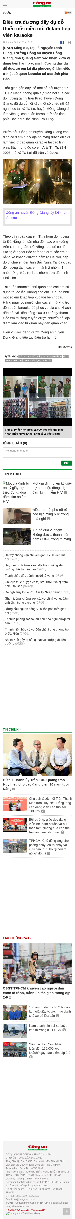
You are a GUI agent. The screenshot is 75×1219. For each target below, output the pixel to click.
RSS (69, 13)
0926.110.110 (22, 1209)
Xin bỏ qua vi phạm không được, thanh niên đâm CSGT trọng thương (51, 534)
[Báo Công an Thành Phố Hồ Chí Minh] (42, 3)
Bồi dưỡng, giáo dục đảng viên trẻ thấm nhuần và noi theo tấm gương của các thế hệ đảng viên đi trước (49, 826)
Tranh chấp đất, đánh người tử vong (29, 575)
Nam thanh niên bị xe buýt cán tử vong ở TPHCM (48, 1028)
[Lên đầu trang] (66, 1211)
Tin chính (11, 729)
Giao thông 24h (16, 938)
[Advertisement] (37, 688)
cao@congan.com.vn (24, 1199)
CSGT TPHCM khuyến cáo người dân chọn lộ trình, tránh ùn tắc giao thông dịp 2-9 (36, 992)
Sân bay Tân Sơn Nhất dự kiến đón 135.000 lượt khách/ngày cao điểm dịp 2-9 (49, 1048)
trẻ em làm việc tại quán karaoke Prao (40, 356)
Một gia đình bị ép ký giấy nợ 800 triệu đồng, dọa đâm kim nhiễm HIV (52, 487)
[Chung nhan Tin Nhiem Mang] (23, 1213)
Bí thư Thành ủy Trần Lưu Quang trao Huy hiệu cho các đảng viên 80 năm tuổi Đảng (36, 784)
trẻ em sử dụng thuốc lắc (38, 360)
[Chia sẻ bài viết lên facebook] (62, 42)
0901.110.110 (38, 1209)
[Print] (69, 42)
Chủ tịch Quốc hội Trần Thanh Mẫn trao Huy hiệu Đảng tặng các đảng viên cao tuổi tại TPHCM (50, 805)
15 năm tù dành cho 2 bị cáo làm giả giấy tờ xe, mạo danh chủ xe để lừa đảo (50, 1011)
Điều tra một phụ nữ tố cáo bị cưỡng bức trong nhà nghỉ (50, 514)
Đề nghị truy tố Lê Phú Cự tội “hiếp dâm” (32, 592)
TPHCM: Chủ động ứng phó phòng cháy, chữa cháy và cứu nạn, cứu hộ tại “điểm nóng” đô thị (49, 847)
